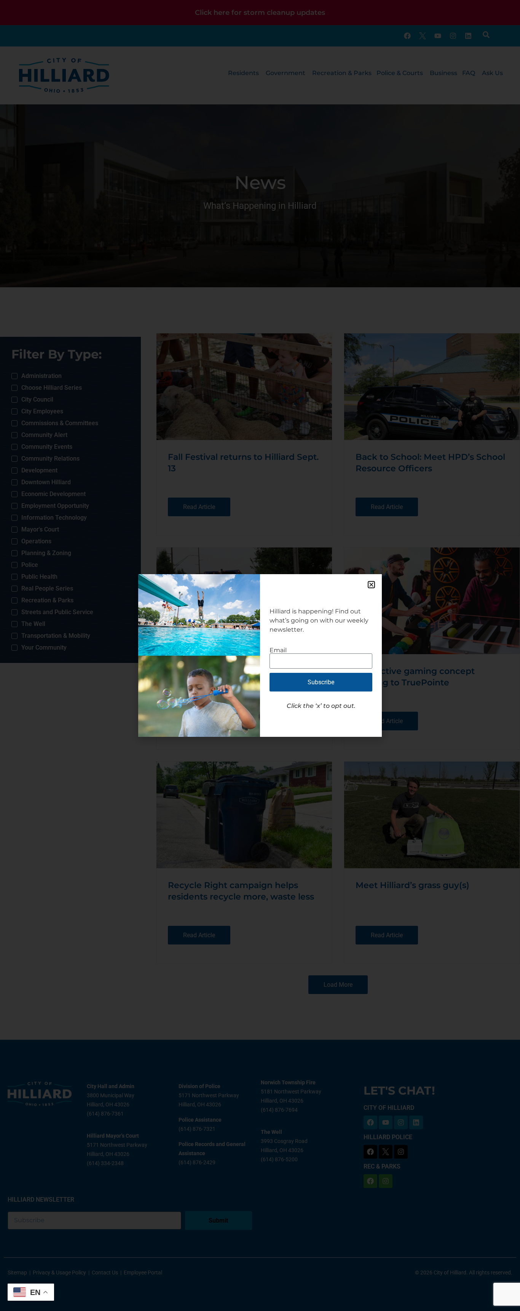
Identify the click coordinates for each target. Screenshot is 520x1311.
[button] (371, 584)
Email (278, 650)
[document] (260, 655)
